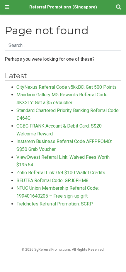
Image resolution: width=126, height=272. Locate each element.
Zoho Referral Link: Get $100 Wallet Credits (60, 172)
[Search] (118, 7)
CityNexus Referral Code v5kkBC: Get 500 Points (66, 87)
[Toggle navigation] (7, 7)
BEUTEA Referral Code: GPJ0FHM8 (52, 180)
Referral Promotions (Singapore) (63, 7)
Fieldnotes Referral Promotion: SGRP (54, 204)
